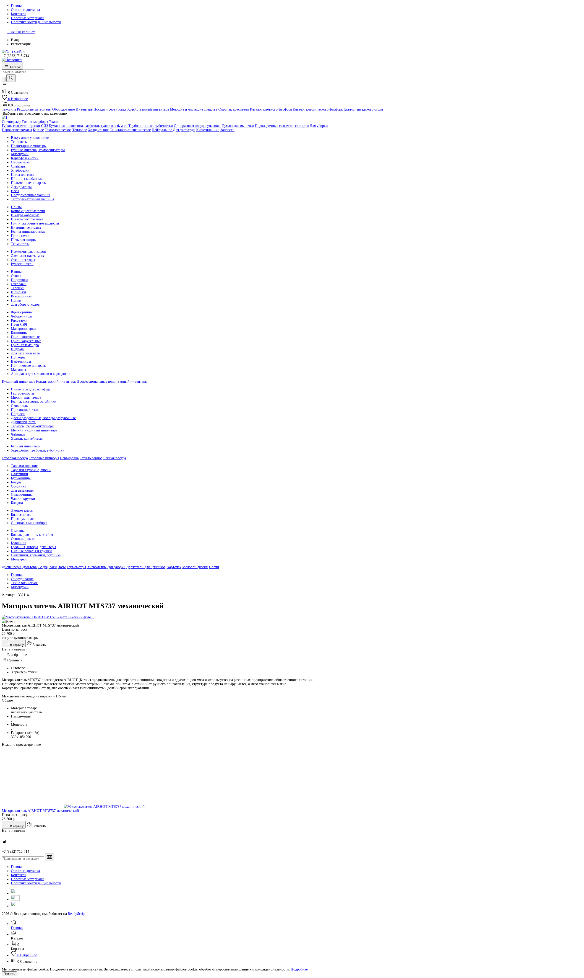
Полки (16, 300)
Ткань (53, 122)
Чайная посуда (114, 458)
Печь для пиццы (23, 240)
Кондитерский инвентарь (56, 381)
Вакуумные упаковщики (30, 137)
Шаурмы (17, 349)
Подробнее (299, 969)
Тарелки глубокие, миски (31, 470)
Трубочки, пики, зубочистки (150, 126)
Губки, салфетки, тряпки (21, 126)
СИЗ (44, 126)
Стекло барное (91, 458)
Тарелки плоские (24, 466)
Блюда (16, 482)
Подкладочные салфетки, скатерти (282, 126)
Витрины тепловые (26, 227)
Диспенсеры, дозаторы (19, 567)
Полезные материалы (27, 879)
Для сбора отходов (25, 304)
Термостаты (20, 244)
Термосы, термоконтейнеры (32, 426)
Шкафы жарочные (25, 215)
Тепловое (79, 130)
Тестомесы (19, 142)
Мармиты (18, 370)
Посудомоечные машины (30, 195)
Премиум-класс (23, 519)
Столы (16, 276)
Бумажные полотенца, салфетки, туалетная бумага (88, 126)
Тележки (17, 288)
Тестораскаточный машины (32, 199)
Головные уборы (35, 122)
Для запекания (22, 490)
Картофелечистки (25, 158)
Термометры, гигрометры (87, 567)
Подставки (19, 280)
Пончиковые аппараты (29, 365)
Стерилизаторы (23, 260)
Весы (15, 191)
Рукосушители (22, 264)
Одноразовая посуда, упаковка (197, 126)
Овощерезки (20, 162)
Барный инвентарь (132, 381)
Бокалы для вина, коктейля (32, 535)
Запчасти (227, 130)
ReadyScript (77, 914)
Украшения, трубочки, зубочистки (38, 450)
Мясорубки (20, 154)
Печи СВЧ (19, 324)
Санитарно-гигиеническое (130, 130)
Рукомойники (21, 296)
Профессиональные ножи (97, 381)
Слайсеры (18, 166)
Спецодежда (11, 122)
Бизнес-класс (21, 514)
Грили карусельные (26, 341)
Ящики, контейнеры (27, 438)
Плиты (16, 207)
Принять (9, 973)
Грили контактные (25, 337)
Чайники (18, 434)
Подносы (18, 414)
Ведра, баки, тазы (52, 567)
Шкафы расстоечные (27, 219)
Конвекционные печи (28, 211)
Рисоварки (19, 320)
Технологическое (58, 130)
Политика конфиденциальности (36, 883)
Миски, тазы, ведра (26, 397)
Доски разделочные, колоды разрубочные (43, 418)
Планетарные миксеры (29, 146)
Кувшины (18, 543)
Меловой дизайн (195, 567)
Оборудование (22, 579)
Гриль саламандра (25, 345)
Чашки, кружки (23, 499)
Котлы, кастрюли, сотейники (33, 401)
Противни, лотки (24, 410)
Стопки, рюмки (23, 539)
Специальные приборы (29, 523)
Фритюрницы (22, 312)
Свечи (214, 567)
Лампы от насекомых (27, 256)
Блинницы (19, 333)
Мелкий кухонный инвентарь (34, 430)
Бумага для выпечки (238, 126)
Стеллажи (18, 284)
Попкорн (18, 357)
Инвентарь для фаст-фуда (30, 389)
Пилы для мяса (22, 174)
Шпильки (18, 292)
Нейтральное (162, 130)
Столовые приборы (44, 458)
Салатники (19, 474)
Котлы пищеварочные (28, 231)
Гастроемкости (22, 393)
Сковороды (20, 406)
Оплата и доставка (25, 871)
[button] (4, 86)
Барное (38, 130)
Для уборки (319, 126)
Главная (17, 575)
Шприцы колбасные (26, 179)
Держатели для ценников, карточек (153, 567)
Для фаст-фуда (184, 130)
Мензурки (19, 559)
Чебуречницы (21, 316)
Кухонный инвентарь (18, 381)
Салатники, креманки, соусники (36, 555)
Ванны (16, 272)
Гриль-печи (20, 235)
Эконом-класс (22, 510)
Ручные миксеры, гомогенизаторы (38, 150)
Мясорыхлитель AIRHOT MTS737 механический (40, 811)
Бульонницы (21, 478)
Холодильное (98, 130)
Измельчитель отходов (28, 251)
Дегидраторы (21, 187)
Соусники (18, 486)
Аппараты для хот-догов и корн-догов (40, 374)
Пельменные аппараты (29, 183)
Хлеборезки (20, 170)
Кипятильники (207, 130)
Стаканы (18, 530)
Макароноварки (23, 328)
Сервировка (69, 458)
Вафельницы (21, 361)
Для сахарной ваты (26, 353)
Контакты (18, 875)
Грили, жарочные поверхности (35, 223)
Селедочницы (22, 494)
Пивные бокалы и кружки (31, 551)
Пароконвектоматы (17, 130)
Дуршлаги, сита (23, 422)
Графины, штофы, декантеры (33, 547)
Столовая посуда (15, 458)
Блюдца (17, 503)
